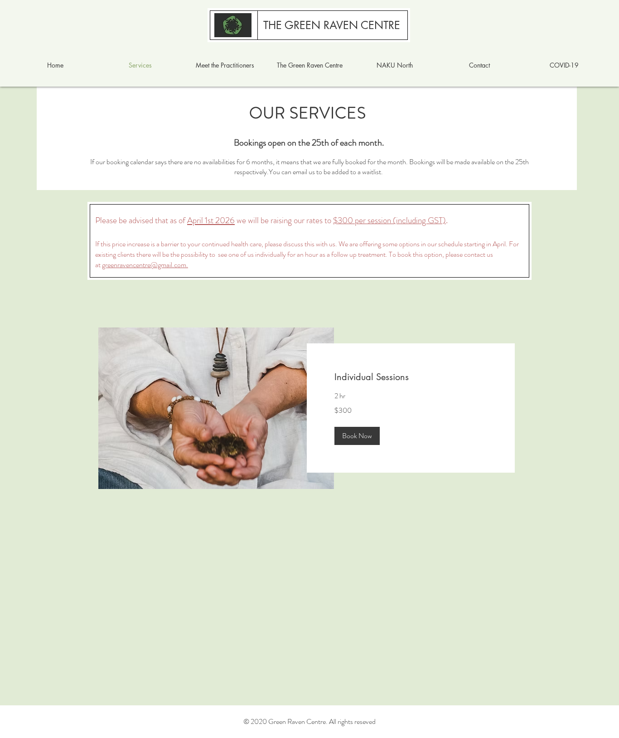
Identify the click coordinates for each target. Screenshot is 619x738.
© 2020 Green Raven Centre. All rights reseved (309, 721)
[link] (411, 377)
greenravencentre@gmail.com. (145, 264)
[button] (357, 436)
